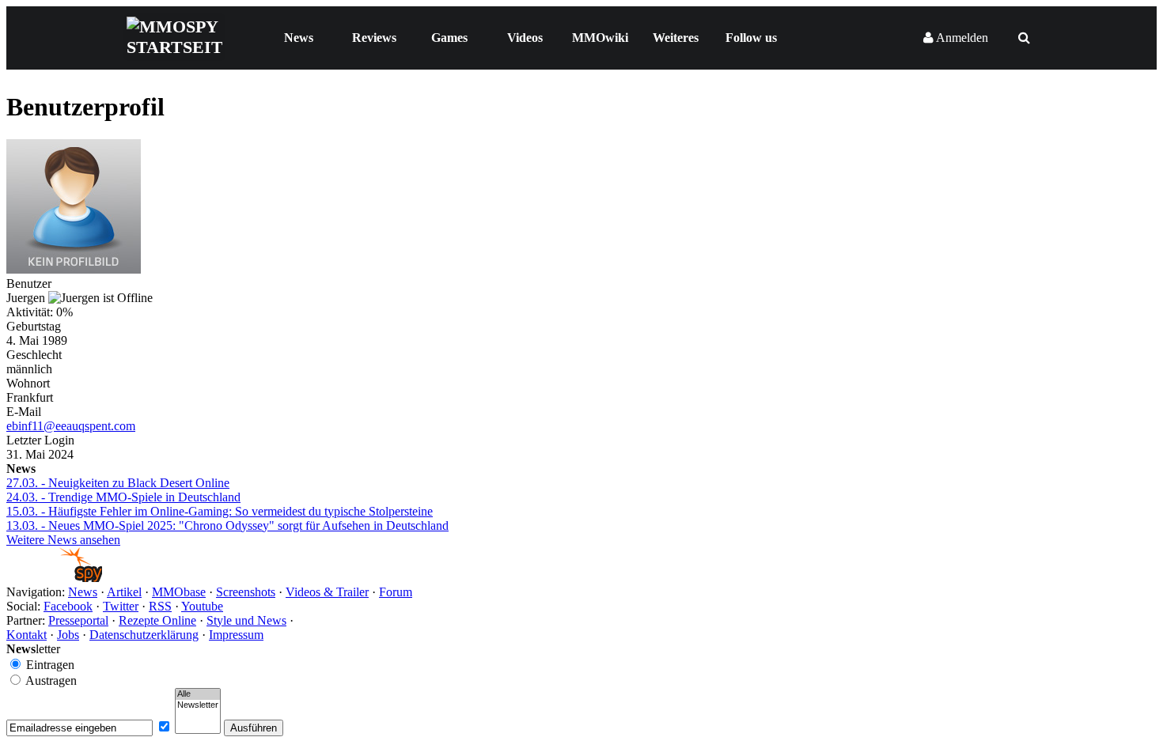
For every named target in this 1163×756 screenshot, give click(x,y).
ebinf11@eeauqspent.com (70, 426)
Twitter (120, 606)
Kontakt (26, 634)
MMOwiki (600, 37)
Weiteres (676, 37)
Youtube (202, 606)
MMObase (179, 592)
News (298, 37)
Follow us (751, 37)
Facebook (68, 606)
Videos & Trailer (327, 592)
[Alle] (198, 694)
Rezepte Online (157, 620)
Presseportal (78, 620)
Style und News (246, 620)
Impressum (236, 634)
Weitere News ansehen (63, 539)
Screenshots (245, 592)
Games (449, 37)
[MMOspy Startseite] (54, 577)
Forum (395, 592)
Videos (525, 37)
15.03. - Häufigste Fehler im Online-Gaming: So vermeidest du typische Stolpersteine (219, 511)
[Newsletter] (198, 705)
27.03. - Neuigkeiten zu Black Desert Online (117, 483)
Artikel (124, 592)
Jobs (68, 634)
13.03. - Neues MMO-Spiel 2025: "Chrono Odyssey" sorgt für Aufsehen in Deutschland (227, 525)
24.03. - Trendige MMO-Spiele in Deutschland (123, 497)
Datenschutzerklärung (144, 634)
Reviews (374, 37)
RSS (160, 606)
